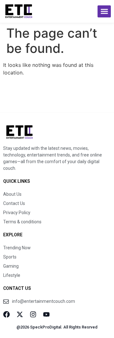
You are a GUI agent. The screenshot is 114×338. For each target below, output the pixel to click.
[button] (104, 11)
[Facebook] (6, 314)
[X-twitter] (19, 314)
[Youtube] (46, 314)
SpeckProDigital (45, 327)
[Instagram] (33, 314)
